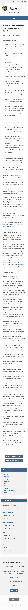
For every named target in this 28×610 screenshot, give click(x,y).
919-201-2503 (7, 227)
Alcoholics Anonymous (9, 505)
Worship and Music (9, 490)
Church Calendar (16, 1)
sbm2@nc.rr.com (19, 264)
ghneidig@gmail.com (8, 260)
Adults (17, 35)
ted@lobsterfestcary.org (10, 229)
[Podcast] (16, 585)
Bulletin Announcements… (15, 456)
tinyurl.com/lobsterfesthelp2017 (12, 215)
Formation (7, 483)
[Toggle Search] (1, 1)
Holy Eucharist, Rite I (8, 512)
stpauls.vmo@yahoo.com (15, 408)
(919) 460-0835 (7, 363)
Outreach (6, 486)
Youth (6, 492)
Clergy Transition (9, 479)
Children (6, 476)
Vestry (6, 488)
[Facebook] (11, 585)
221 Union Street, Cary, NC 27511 (14, 563)
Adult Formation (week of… (13, 460)
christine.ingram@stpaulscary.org (12, 445)
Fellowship (7, 481)
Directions (14, 590)
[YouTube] (14, 585)
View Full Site (14, 599)
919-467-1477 (15, 577)
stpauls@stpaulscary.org (15, 581)
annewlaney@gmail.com (14, 361)
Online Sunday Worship (9, 532)
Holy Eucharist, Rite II (8, 522)
